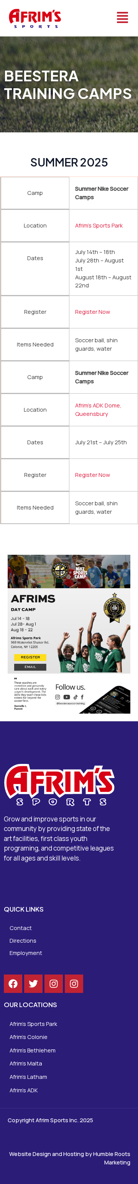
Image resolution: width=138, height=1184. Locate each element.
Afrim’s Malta (26, 1063)
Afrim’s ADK (24, 1090)
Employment (26, 952)
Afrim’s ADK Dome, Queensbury (98, 409)
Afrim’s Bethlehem (33, 1050)
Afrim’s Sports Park (99, 225)
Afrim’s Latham (28, 1076)
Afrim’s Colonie (29, 1037)
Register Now (92, 311)
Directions (23, 940)
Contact (21, 928)
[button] (103, 18)
